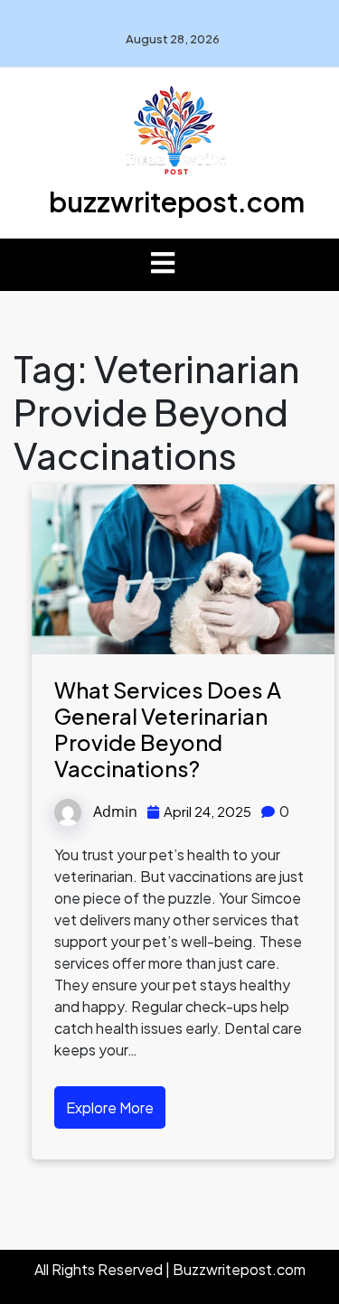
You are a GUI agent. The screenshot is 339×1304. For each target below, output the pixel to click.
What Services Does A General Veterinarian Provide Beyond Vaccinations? (167, 728)
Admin (115, 811)
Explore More (110, 1107)
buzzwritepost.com (177, 201)
